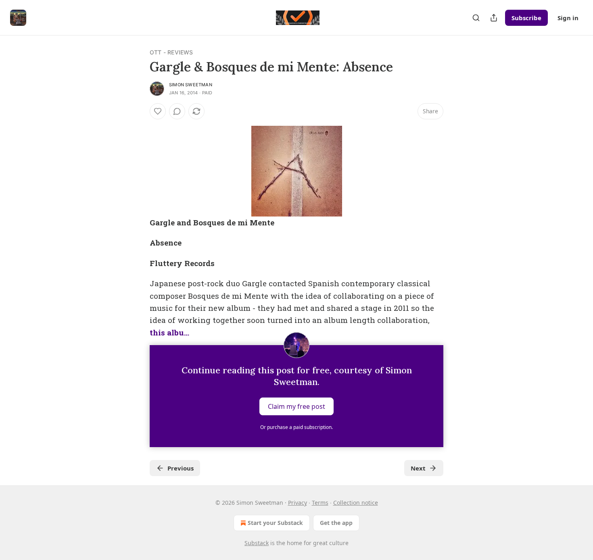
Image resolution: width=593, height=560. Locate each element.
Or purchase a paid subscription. (296, 427)
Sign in (568, 18)
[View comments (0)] (177, 111)
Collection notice (355, 502)
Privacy (297, 502)
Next (418, 468)
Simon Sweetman (190, 84)
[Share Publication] (494, 18)
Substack (256, 543)
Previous (180, 468)
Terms (320, 502)
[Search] (476, 18)
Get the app (336, 523)
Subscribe (526, 18)
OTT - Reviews (171, 52)
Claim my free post (296, 406)
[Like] (158, 111)
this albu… (169, 332)
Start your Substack (275, 523)
